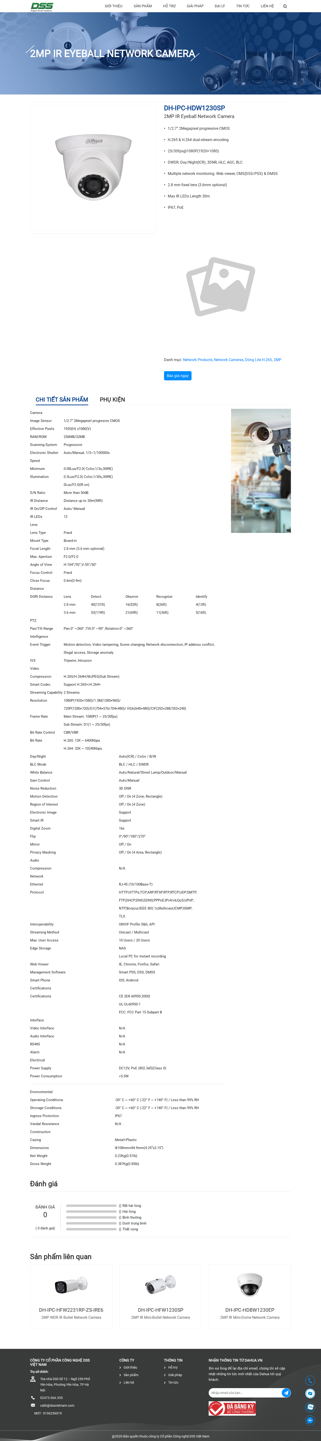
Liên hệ (267, 6)
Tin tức (243, 6)
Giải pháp (195, 6)
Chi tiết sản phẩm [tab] (62, 399)
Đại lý (220, 6)
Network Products (197, 360)
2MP (277, 360)
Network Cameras (228, 360)
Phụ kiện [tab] (112, 399)
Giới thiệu (113, 6)
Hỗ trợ (169, 6)
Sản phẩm (143, 6)
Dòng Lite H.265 (258, 360)
